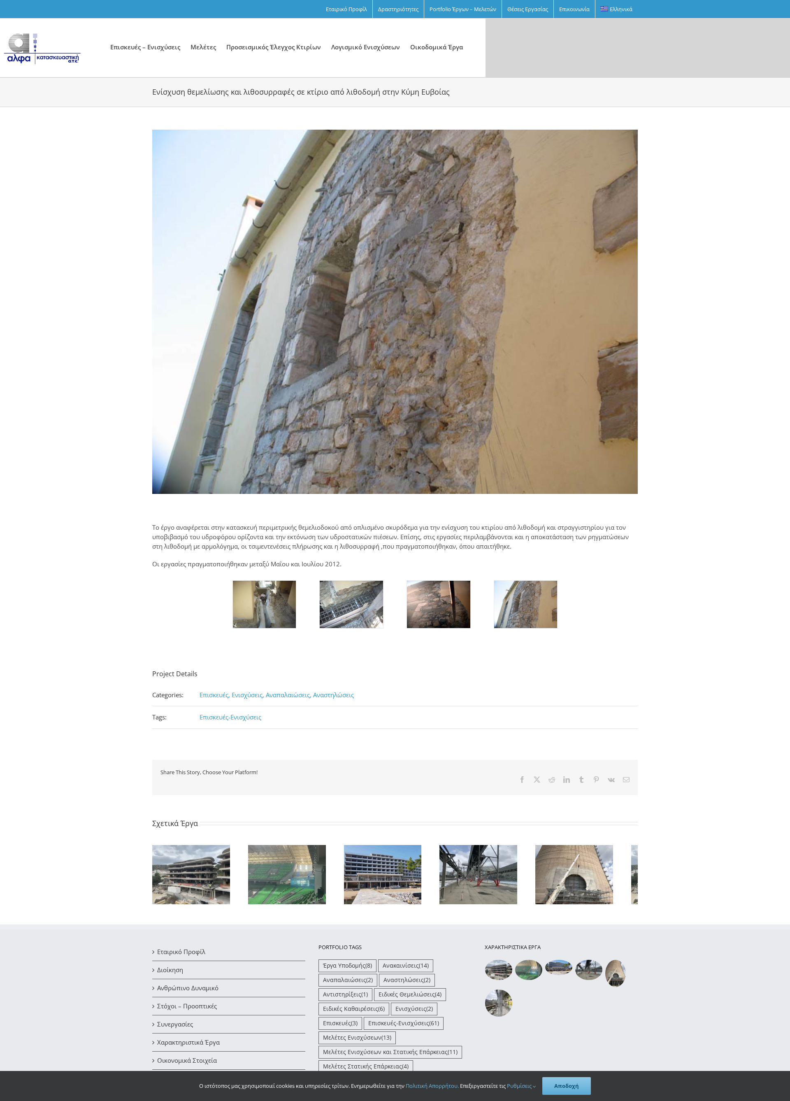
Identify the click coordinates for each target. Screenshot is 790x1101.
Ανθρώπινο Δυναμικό (187, 991)
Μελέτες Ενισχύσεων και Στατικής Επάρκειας (390, 1055)
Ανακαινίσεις (406, 969)
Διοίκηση (170, 973)
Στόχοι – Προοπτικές (187, 1010)
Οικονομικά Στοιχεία (187, 1064)
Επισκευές (340, 1027)
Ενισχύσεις (414, 1012)
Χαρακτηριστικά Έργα (188, 1046)
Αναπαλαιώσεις (348, 983)
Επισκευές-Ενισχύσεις (230, 717)
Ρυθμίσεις (520, 1085)
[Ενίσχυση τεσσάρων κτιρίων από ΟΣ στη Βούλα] (499, 973)
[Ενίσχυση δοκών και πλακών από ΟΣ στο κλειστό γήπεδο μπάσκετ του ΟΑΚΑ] (529, 973)
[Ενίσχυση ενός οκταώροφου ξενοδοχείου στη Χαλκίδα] (559, 971)
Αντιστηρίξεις (345, 998)
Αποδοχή (566, 1085)
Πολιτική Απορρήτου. (432, 1085)
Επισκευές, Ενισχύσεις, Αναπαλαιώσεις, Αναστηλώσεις (277, 695)
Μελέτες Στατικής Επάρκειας (366, 1070)
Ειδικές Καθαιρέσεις (354, 1012)
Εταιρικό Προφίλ (181, 955)
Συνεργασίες (175, 1028)
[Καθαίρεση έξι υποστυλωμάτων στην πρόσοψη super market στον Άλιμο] (499, 1007)
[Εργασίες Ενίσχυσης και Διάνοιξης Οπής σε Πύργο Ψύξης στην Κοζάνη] (616, 977)
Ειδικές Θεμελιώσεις (410, 998)
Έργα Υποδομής (347, 969)
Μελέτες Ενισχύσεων (357, 1041)
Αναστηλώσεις (406, 983)
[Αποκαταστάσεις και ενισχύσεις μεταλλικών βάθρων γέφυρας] (589, 973)
